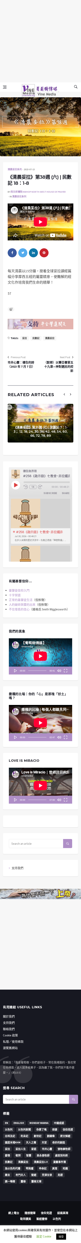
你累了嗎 (41, 1129)
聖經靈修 (41, 1219)
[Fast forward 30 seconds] (40, 487)
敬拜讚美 (25, 1219)
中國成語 (59, 1123)
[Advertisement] (40, 40)
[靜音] (59, 671)
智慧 (28, 1155)
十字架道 (15, 595)
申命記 (43, 1168)
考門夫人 (21, 1175)
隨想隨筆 (30, 1213)
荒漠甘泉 (47, 1175)
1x (33, 487)
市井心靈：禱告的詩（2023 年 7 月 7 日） (21, 364)
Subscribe (50, 493)
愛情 (7, 1155)
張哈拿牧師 (64, 1149)
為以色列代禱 (12, 1168)
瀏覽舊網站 (10, 1048)
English (19, 1123)
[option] (40, 521)
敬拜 (18, 1155)
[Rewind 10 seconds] (26, 487)
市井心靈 (47, 1149)
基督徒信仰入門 (19, 590)
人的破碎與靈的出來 (22, 604)
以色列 (9, 1129)
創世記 (37, 1136)
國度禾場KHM (12, 1142)
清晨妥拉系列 (15, 169)
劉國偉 (51, 1136)
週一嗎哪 (10, 1181)
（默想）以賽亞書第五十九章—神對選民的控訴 (58, 367)
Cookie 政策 (10, 1035)
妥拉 (24, 338)
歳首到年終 (61, 1155)
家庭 (33, 1149)
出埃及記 (10, 1136)
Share (65, 493)
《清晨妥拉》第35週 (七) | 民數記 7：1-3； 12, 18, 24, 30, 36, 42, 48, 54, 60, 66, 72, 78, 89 (41, 432)
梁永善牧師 (43, 1155)
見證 (60, 1175)
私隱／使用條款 (13, 1041)
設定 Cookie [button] (43, 1236)
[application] (40, 656)
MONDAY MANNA (38, 1123)
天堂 (44, 1142)
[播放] (15, 671)
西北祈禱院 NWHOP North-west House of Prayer (38, 191)
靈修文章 (36, 1181)
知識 (65, 1168)
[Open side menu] (4, 87)
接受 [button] (61, 1236)
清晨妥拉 (49, 338)
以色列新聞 (24, 1129)
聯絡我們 (9, 1029)
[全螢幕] (65, 671)
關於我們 (9, 1016)
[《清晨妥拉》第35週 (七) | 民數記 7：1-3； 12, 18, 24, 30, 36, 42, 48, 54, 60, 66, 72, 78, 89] (40, 423)
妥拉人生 (21, 1149)
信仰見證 (68, 1129)
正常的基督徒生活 (20, 600)
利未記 (24, 1136)
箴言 (7, 1175)
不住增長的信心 (19, 609)
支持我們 (17, 868)
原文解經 (65, 1136)
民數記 (36, 338)
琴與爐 (29, 1168)
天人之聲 (31, 1142)
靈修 (23, 1181)
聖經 (33, 1175)
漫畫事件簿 (59, 1162)
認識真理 (62, 1213)
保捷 (54, 1129)
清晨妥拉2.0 (41, 1162)
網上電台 (13, 1213)
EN (6, 1123)
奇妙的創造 (58, 1142)
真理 (54, 1168)
